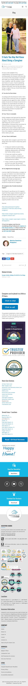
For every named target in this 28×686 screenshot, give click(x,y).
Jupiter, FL (4, 420)
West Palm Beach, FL (7, 434)
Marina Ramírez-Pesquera (16, 241)
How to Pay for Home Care (8, 642)
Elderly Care (5, 391)
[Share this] (4, 258)
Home (2, 629)
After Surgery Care (7, 385)
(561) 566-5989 (9, 3)
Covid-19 (3, 634)
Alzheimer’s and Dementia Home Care (12, 387)
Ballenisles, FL (5, 415)
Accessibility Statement (7, 675)
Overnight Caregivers (7, 397)
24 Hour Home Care (7, 384)
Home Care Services (7, 394)
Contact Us (4, 640)
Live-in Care (5, 396)
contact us (11, 619)
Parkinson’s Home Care (8, 399)
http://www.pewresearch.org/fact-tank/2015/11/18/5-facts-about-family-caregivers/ (12, 208)
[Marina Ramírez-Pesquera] (6, 246)
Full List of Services (6, 658)
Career (3, 637)
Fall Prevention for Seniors (8, 656)
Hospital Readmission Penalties (9, 666)
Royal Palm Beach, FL (7, 429)
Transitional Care (6, 404)
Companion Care (6, 389)
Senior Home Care (6, 402)
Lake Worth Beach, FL (7, 422)
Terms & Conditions (6, 672)
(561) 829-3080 (22, 3)
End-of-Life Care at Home (8, 392)
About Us (3, 632)
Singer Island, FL (6, 430)
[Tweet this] (8, 258)
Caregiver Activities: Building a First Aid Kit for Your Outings (13, 275)
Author (4, 237)
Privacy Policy (4, 669)
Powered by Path (17, 683)
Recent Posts (11, 237)
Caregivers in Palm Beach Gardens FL (13, 67)
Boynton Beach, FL (6, 417)
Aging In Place (4, 650)
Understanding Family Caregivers (9, 69)
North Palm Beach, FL (7, 424)
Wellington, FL (5, 432)
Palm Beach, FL (6, 425)
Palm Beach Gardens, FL (8, 427)
